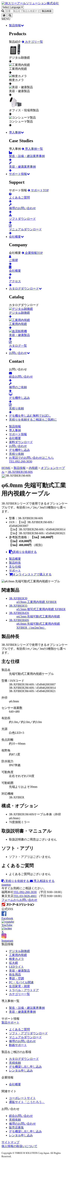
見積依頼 (15, 1062)
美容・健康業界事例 (22, 1011)
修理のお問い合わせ (22, 1041)
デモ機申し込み (19, 449)
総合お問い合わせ (21, 1115)
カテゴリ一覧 (33, 41)
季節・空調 (16, 978)
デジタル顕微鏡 (19, 951)
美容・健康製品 (19, 970)
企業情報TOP (33, 252)
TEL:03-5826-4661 (25, 896)
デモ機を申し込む (30, 415)
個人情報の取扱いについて (19, 1146)
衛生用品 (15, 974)
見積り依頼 (16, 453)
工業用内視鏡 (18, 955)
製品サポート (10, 1022)
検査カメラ (16, 958)
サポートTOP (39, 190)
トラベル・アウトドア (24, 990)
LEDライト (16, 966)
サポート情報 (18, 173)
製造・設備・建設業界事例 (27, 1007)
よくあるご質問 (19, 1029)
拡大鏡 (13, 962)
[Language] (4, 15)
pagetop (6, 884)
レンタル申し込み (21, 1070)
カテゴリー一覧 (19, 994)
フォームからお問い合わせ (19, 899)
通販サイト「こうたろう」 (27, 1102)
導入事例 (15, 132)
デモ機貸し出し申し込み (25, 1066)
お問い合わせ (18, 353)
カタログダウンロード (24, 288)
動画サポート (18, 1045)
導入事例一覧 (33, 148)
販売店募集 (16, 1127)
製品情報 (15, 25)
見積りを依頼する (33, 419)
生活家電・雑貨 (19, 986)
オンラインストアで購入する (32, 574)
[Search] (10, 15)
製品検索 (47, 11)
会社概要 (15, 236)
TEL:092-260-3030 (25, 892)
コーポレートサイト (22, 1098)
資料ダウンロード (21, 442)
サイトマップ (10, 1142)
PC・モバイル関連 (21, 982)
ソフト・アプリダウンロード (28, 1033)
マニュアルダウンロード (25, 1037)
